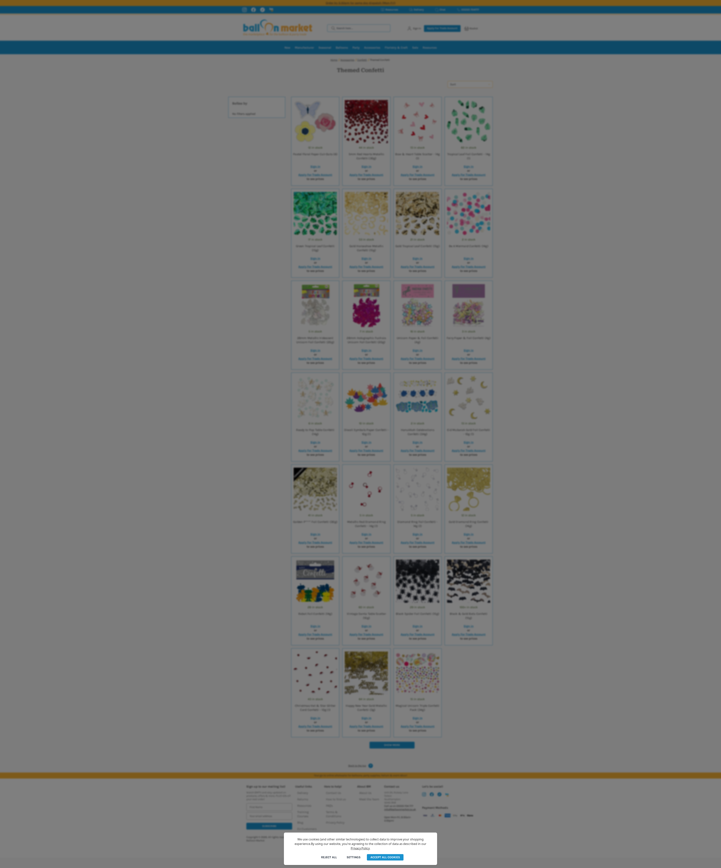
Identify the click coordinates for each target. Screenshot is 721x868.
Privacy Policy (360, 848)
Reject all (329, 857)
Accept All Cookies (385, 857)
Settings (353, 857)
